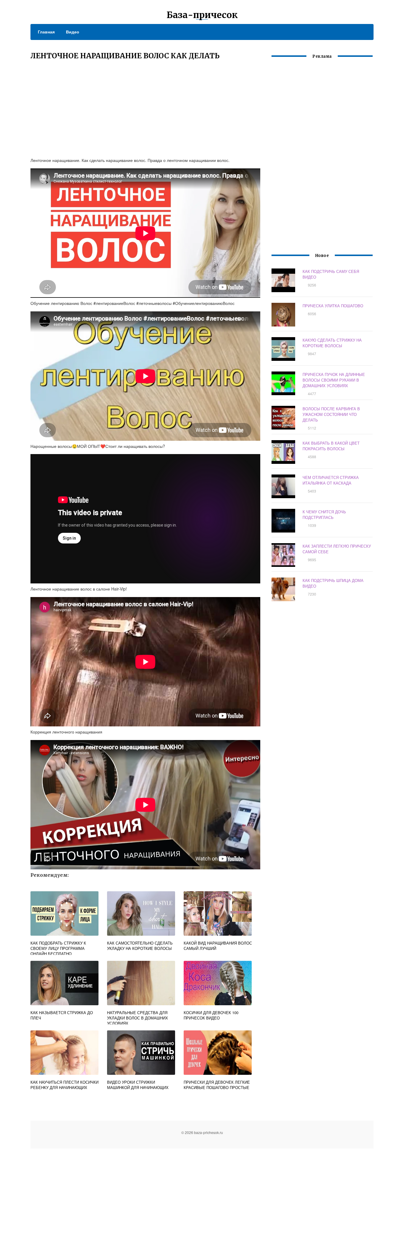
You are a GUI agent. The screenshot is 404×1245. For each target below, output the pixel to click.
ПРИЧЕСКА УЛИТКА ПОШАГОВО (333, 305)
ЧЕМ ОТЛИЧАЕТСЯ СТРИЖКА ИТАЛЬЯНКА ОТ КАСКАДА (331, 480)
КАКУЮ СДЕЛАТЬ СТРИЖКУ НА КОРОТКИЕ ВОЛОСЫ (332, 342)
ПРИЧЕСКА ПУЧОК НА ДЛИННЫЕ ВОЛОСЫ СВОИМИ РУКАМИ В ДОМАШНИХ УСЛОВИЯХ (334, 379)
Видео (72, 32)
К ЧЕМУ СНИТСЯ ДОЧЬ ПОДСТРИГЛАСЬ (324, 514)
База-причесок (202, 14)
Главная (46, 32)
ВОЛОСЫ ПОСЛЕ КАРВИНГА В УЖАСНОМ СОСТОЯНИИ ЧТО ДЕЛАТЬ (331, 414)
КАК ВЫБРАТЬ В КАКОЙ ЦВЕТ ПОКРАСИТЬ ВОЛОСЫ (331, 445)
